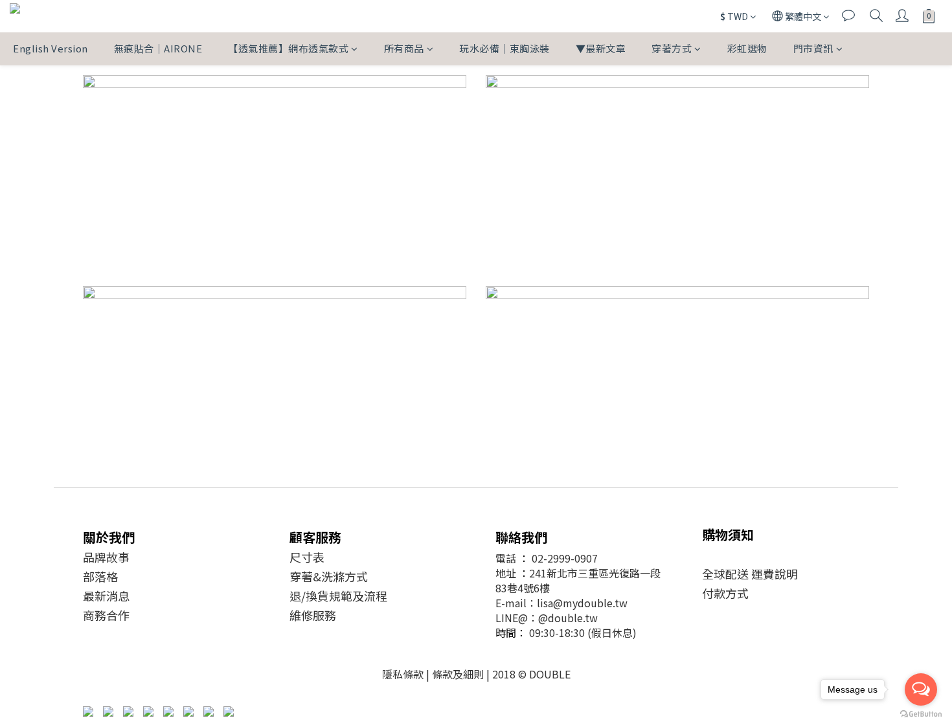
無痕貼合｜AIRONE (158, 48)
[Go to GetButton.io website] (921, 714)
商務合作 (106, 615)
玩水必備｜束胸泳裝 (504, 48)
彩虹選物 (747, 48)
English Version (50, 48)
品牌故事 (106, 556)
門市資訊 (813, 48)
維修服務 (312, 615)
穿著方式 (672, 48)
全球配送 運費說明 (750, 573)
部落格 (100, 576)
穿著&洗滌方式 (328, 576)
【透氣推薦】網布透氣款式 (288, 48)
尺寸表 (306, 556)
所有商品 (404, 48)
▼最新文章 (601, 48)
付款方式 (725, 593)
